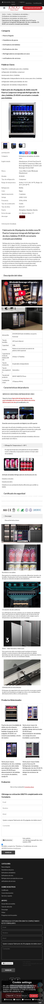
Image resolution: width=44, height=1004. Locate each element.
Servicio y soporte (6, 896)
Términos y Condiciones (14, 848)
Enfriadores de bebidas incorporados (14, 16)
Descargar (4, 909)
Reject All (10, 996)
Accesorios (8, 840)
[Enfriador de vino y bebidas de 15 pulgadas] (22, 318)
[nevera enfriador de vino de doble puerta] (22, 533)
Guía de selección (6, 907)
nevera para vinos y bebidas (10, 75)
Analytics (18, 999)
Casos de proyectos (7, 893)
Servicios (29, 3)
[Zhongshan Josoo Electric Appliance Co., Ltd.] (14, 8)
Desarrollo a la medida (8, 904)
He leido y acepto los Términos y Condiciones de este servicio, (19, 847)
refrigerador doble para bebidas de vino (14, 81)
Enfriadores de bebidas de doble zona (14, 18)
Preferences (27, 999)
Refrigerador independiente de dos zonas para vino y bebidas (21, 78)
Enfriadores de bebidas (20, 14)
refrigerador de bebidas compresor (13, 72)
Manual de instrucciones (12, 520)
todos (9, 14)
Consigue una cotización (32, 8)
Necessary (9, 999)
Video (3, 912)
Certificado (4, 890)
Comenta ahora (29, 787)
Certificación (37, 3)
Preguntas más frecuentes (9, 915)
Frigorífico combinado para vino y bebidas (15, 69)
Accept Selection (22, 996)
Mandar (8, 852)
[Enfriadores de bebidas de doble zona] (22, 216)
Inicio (4, 14)
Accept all (34, 996)
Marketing (37, 999)
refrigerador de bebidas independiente (14, 85)
